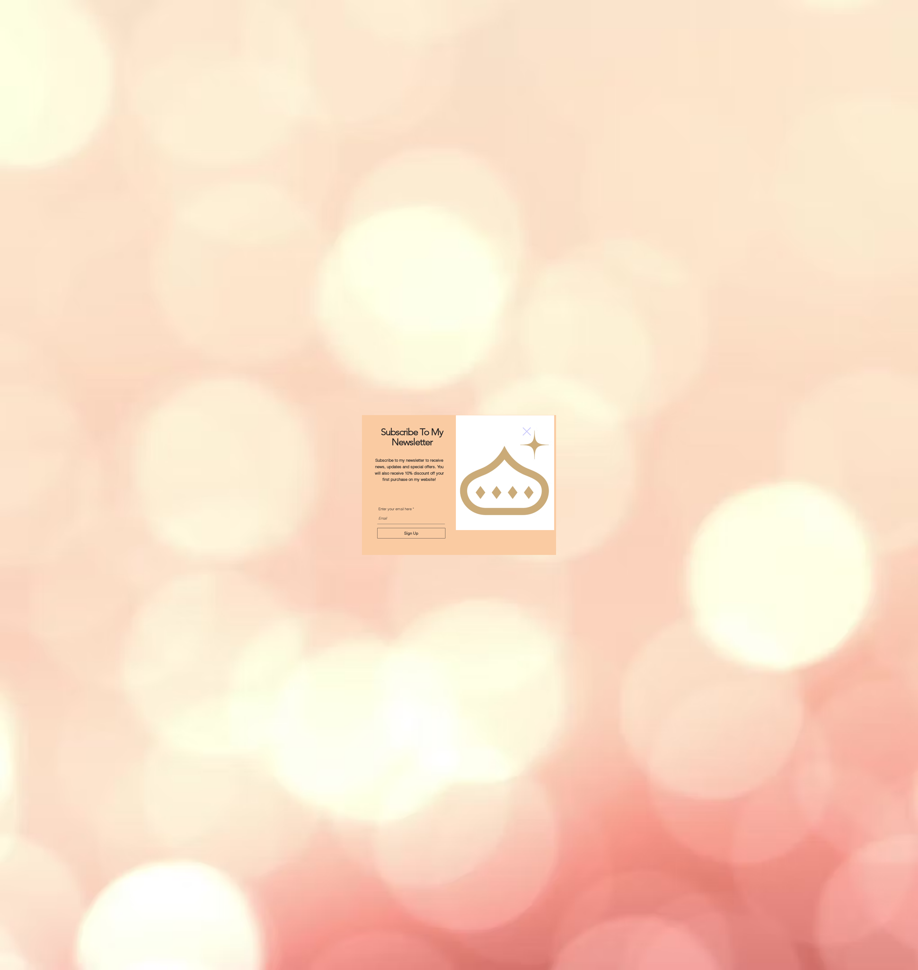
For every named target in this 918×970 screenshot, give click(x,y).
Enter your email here (395, 509)
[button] (889, 16)
